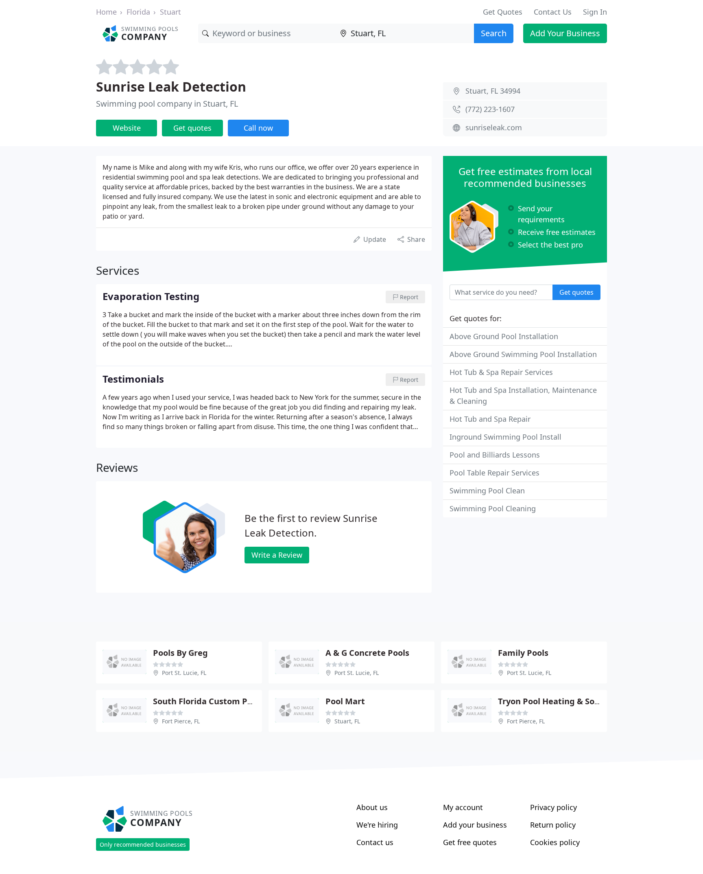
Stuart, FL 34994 (492, 91)
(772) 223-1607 (490, 109)
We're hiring (377, 825)
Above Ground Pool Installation (504, 336)
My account (463, 807)
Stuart (170, 12)
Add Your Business (565, 33)
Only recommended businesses (143, 844)
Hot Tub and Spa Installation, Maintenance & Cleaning (523, 395)
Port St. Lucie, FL (184, 673)
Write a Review (276, 555)
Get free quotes (470, 842)
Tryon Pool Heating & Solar (551, 701)
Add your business (475, 825)
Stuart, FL (347, 721)
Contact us (374, 842)
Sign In (595, 12)
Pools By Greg (180, 652)
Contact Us (553, 12)
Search (494, 33)
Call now (258, 128)
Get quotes (192, 128)
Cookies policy (555, 842)
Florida (138, 12)
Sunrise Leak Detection (171, 86)
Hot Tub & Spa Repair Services (501, 372)
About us (372, 807)
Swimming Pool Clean (487, 490)
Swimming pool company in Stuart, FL (167, 103)
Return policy (553, 825)
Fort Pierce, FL (181, 721)
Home (106, 12)
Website (127, 128)
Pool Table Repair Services (494, 473)
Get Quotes (502, 12)
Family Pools (523, 652)
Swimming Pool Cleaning (493, 508)
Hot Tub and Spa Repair (490, 419)
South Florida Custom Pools (208, 701)
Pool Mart (345, 701)
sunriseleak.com (493, 127)
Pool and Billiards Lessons (495, 455)
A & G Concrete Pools (367, 652)
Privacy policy (553, 807)
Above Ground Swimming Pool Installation (523, 354)
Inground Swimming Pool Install (505, 437)
